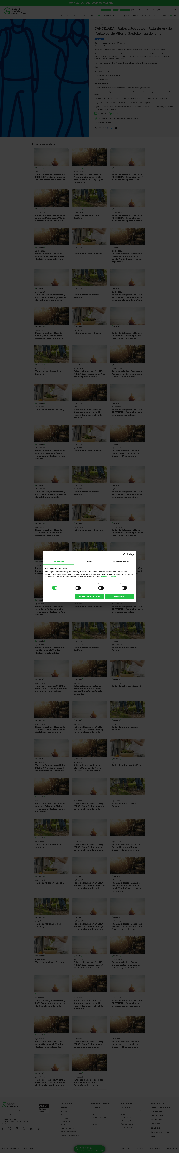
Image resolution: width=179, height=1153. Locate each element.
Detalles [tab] (90, 562)
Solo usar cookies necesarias (89, 596)
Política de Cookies (108, 576)
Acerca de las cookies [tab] (121, 562)
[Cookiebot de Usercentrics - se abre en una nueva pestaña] (125, 554)
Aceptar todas (119, 596)
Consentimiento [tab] (58, 562)
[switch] (78, 588)
